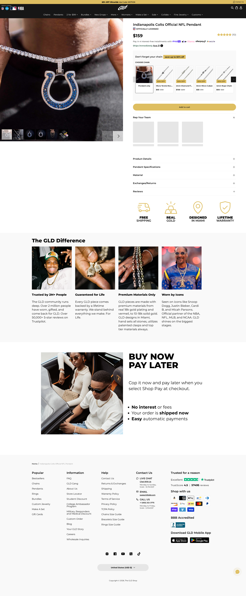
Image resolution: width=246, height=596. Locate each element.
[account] (240, 7)
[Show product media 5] (52, 134)
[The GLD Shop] (123, 7)
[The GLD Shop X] (131, 554)
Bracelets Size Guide (112, 519)
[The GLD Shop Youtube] (123, 554)
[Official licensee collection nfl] (2, 8)
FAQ (69, 478)
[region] (184, 80)
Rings (35, 493)
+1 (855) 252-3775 (147, 503)
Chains (36, 483)
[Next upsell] (234, 79)
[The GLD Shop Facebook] (115, 554)
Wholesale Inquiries (78, 539)
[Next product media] (118, 136)
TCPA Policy (107, 509)
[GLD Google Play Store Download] (199, 540)
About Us (72, 488)
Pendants (37, 488)
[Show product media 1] (7, 134)
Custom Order (75, 519)
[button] (232, 7)
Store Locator (74, 493)
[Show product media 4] (41, 134)
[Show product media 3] (29, 134)
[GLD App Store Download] (179, 540)
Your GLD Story (75, 529)
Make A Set (38, 509)
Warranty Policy (110, 493)
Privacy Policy (109, 504)
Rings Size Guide (110, 524)
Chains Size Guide (111, 514)
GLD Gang (72, 483)
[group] (118, 2)
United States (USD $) (121, 567)
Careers (71, 534)
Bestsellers (38, 478)
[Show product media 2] (18, 134)
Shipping (106, 488)
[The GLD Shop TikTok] (139, 554)
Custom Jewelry (41, 504)
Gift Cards (37, 514)
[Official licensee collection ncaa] (7, 8)
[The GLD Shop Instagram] (107, 554)
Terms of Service (110, 499)
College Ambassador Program (78, 505)
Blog (69, 524)
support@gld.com (147, 495)
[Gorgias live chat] (237, 572)
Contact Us (240, 2)
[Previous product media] (107, 136)
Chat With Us (145, 481)
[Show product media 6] (64, 134)
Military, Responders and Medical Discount (79, 512)
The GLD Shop (131, 580)
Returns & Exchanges (113, 483)
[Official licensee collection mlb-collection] (13, 8)
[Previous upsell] (135, 79)
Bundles (36, 499)
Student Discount (77, 499)
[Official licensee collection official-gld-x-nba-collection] (21, 8)
